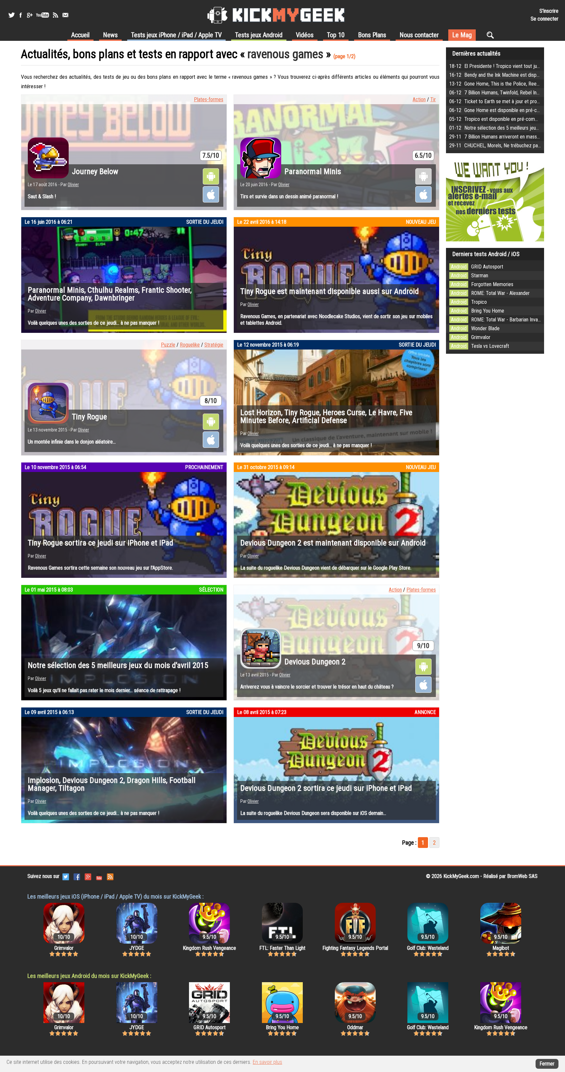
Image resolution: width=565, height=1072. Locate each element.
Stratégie (213, 345)
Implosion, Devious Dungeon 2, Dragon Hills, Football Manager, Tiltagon (112, 784)
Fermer (547, 1064)
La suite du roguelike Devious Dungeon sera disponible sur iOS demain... (313, 813)
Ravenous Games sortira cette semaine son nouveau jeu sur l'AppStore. (100, 568)
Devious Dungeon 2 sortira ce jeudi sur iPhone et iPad (326, 788)
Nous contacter (419, 35)
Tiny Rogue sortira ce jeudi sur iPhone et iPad (100, 542)
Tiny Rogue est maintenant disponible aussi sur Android (329, 291)
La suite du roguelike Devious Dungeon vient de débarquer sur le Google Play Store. (325, 568)
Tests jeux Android (258, 35)
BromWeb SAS (522, 876)
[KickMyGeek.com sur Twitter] (66, 876)
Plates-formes (208, 99)
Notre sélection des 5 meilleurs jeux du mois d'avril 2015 (118, 665)
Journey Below (95, 171)
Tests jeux (176, 35)
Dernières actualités (477, 53)
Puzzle (168, 345)
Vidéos (305, 35)
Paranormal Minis (312, 171)
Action (419, 99)
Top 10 (336, 35)
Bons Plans (372, 35)
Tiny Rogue (89, 416)
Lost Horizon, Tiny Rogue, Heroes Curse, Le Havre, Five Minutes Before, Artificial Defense (326, 416)
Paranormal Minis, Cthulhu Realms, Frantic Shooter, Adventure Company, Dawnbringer (110, 293)
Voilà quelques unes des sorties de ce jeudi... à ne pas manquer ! (93, 323)
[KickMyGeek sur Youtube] (42, 15)
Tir (433, 99)
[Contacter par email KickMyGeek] (65, 15)
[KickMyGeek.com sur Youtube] (99, 876)
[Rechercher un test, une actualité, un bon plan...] (492, 35)
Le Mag (462, 35)
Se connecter (544, 19)
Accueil (80, 35)
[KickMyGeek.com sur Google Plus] (88, 876)
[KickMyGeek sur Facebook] (20, 15)
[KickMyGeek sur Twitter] (11, 15)
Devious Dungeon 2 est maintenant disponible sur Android (333, 542)
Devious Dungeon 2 (315, 661)
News (110, 35)
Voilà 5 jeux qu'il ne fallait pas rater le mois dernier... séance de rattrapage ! (104, 690)
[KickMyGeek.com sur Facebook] (77, 876)
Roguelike (190, 345)
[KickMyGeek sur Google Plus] (29, 15)
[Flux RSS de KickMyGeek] (55, 15)
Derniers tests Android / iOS (486, 254)
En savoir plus (267, 1062)
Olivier (73, 184)
